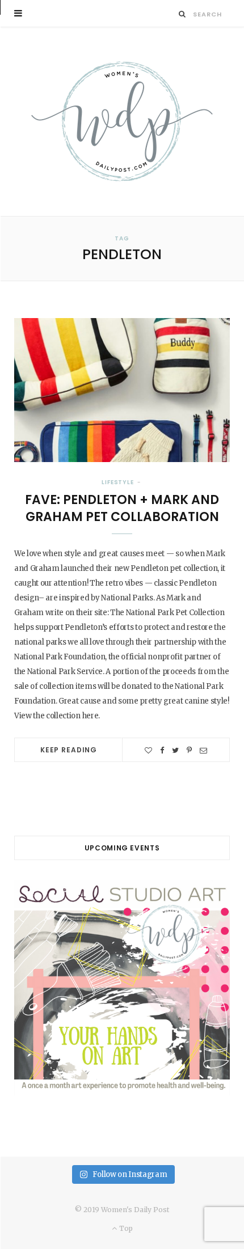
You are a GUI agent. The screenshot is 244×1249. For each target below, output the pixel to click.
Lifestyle (118, 482)
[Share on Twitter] (175, 750)
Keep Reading (68, 750)
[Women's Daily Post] (122, 121)
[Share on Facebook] (162, 750)
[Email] (203, 750)
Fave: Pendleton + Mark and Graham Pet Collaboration (122, 508)
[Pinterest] (189, 750)
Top (124, 1228)
